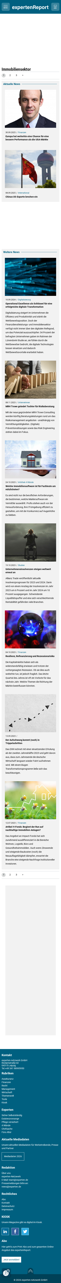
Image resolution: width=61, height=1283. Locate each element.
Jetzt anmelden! (11, 1259)
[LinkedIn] (5, 1231)
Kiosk (39, 1222)
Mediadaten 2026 (13, 1156)
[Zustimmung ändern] (6, 1273)
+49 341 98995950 (14, 1068)
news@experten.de (11, 1186)
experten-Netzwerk (11, 1176)
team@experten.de (18, 1180)
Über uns (6, 1173)
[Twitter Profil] (25, 1231)
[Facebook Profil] (15, 1231)
